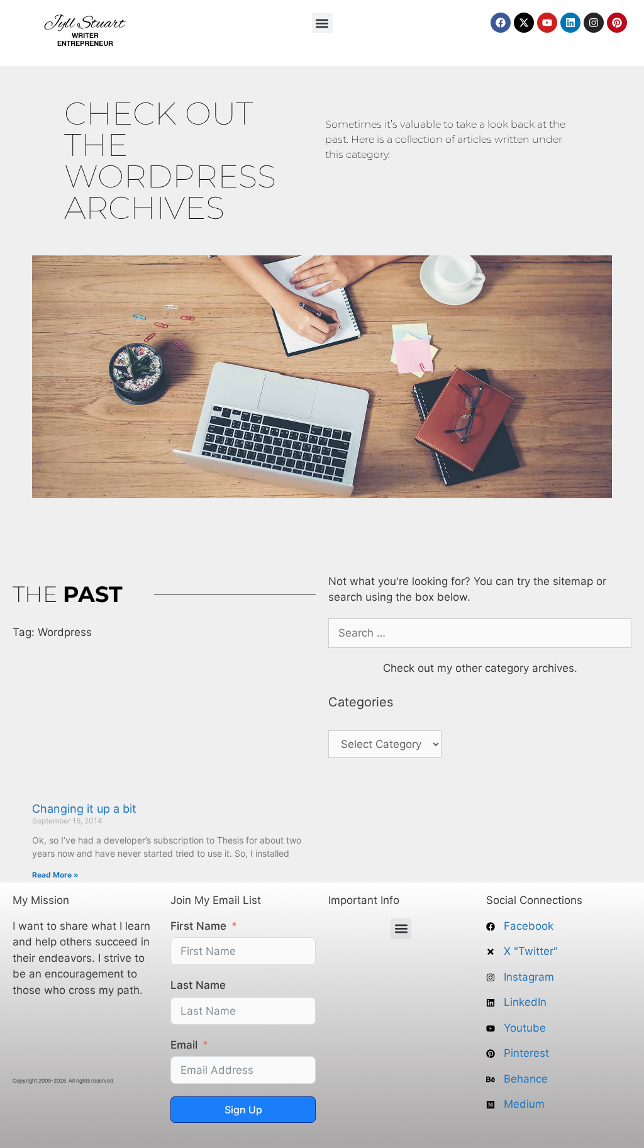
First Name (198, 926)
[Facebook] (501, 23)
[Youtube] (547, 23)
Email (183, 1045)
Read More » (55, 874)
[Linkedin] (570, 23)
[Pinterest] (617, 23)
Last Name (198, 985)
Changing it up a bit (84, 808)
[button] (322, 23)
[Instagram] (594, 23)
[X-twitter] (524, 23)
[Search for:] (479, 633)
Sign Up (243, 1109)
